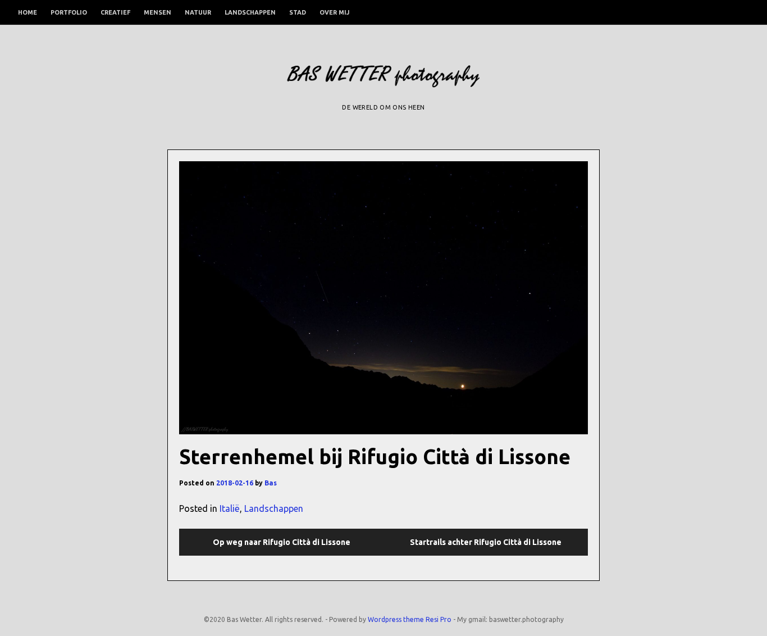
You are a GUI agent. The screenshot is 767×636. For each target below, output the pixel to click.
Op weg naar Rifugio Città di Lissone (281, 542)
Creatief (115, 12)
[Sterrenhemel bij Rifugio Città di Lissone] (383, 297)
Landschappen (250, 12)
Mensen (157, 12)
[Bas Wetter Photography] (383, 81)
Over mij (334, 12)
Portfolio (69, 12)
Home (27, 12)
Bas (270, 483)
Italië (230, 508)
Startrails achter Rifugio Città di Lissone (485, 542)
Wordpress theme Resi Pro (409, 619)
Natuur (198, 12)
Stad (297, 12)
